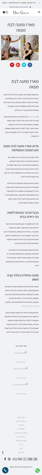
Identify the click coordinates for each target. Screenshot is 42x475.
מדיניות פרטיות (21, 421)
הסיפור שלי (21, 429)
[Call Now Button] (5, 470)
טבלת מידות (21, 437)
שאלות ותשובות (21, 440)
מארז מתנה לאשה (21, 378)
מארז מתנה (33, 117)
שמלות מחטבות (21, 362)
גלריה (21, 444)
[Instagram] (9, 459)
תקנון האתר (21, 417)
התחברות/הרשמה (21, 433)
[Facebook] (5, 459)
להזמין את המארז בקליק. (29, 306)
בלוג (21, 448)
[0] (6, 12)
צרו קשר (21, 452)
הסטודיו (21, 425)
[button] (39, 2)
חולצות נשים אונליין (21, 394)
